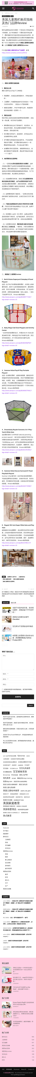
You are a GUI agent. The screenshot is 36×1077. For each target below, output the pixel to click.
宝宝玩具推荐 (24, 768)
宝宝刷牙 (26, 765)
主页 (3, 1069)
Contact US (31, 1069)
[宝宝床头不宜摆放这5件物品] (7, 628)
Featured (6, 828)
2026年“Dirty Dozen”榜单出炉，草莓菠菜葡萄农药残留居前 (18, 736)
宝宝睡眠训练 (7, 772)
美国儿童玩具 (23, 784)
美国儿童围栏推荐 (7, 579)
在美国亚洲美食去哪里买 (10, 762)
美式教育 (7, 816)
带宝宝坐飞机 (6, 775)
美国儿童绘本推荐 (11, 790)
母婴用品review (9, 13)
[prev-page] (3, 645)
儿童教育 (7, 839)
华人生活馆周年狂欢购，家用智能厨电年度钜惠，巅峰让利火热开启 (18, 742)
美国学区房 (27, 797)
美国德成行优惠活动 (9, 806)
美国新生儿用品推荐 (22, 806)
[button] (3, 8)
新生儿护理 (23, 775)
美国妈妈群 (9, 1069)
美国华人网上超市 (26, 791)
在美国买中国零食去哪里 (17, 759)
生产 (6, 886)
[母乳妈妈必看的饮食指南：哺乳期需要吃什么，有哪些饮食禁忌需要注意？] (7, 1014)
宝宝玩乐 (7, 848)
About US (23, 1069)
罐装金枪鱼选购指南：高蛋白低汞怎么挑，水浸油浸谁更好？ (18, 730)
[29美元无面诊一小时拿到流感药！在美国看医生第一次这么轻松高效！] (7, 970)
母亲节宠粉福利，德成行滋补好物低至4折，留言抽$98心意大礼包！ (18, 724)
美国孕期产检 (19, 797)
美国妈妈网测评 (14, 794)
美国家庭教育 (11, 803)
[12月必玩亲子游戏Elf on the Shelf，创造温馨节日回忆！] (7, 989)
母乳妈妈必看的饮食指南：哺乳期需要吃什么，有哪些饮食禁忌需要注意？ (23, 1013)
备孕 (6, 874)
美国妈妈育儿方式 (24, 794)
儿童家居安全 (22, 576)
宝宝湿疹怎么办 (14, 768)
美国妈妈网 (7, 1073)
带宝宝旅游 (14, 775)
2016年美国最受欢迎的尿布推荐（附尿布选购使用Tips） (26, 594)
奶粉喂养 (14, 765)
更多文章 (13, 602)
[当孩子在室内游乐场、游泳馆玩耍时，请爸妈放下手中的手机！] (7, 610)
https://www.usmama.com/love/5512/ (14, 53)
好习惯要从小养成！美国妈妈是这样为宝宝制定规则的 (10, 594)
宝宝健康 (7, 845)
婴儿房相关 (8, 860)
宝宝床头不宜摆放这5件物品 (22, 626)
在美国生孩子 (7, 765)
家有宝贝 (5, 836)
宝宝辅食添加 (20, 771)
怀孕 (6, 877)
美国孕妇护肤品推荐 (8, 797)
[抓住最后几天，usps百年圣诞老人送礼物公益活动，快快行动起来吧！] (7, 979)
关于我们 (5, 831)
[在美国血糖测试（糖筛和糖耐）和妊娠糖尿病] (7, 1024)
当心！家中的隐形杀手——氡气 (19, 917)
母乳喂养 (6, 778)
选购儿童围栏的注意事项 (8, 581)
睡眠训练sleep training (24, 778)
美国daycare (7, 781)
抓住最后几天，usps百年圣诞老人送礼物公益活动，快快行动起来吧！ (23, 979)
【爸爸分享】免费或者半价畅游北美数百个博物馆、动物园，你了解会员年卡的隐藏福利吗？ (18, 903)
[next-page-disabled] (6, 645)
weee (28, 756)
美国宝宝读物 (7, 800)
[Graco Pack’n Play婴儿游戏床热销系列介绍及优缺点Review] (7, 1005)
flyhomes (21, 756)
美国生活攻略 (7, 889)
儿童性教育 (6, 759)
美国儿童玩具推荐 (9, 787)
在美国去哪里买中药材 (25, 762)
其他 (16, 13)
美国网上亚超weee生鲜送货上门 (11, 812)
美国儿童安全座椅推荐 (10, 784)
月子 (6, 883)
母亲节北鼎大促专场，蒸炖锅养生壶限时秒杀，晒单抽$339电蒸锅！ (18, 718)
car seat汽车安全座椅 (9, 756)
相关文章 (5, 602)
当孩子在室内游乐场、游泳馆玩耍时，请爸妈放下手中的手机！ (23, 610)
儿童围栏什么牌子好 (12, 576)
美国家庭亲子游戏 (19, 800)
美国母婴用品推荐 (23, 809)
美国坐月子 (6, 794)
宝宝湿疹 (5, 768)
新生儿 (7, 880)
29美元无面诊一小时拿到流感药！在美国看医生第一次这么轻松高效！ (23, 969)
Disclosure (16, 1069)
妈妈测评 (5, 834)
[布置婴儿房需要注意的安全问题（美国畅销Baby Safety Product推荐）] (7, 637)
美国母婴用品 (9, 809)
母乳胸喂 (14, 778)
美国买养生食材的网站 (20, 781)
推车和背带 (8, 868)
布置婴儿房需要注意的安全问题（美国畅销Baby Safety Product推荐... (23, 638)
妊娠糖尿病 (20, 765)
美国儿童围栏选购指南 (18, 579)
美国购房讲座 (24, 812)
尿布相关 (7, 865)
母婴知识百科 (7, 871)
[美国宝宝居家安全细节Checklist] (7, 619)
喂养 (6, 857)
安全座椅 (7, 863)
